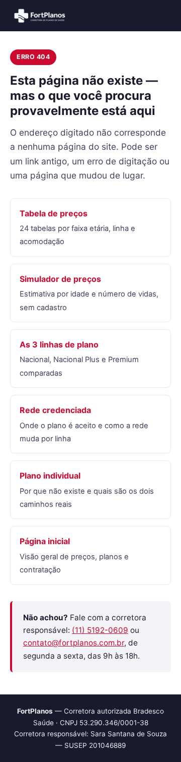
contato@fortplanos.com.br (73, 643)
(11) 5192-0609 (100, 630)
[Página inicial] (40, 15)
